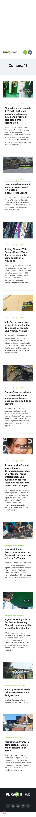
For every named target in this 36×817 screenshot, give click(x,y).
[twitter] (13, 806)
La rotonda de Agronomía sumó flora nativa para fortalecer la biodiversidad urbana (17, 188)
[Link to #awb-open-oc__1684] (30, 52)
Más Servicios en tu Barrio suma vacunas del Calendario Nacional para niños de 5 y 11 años (17, 554)
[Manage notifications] (4, 812)
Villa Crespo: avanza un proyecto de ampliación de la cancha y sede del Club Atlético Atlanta (17, 326)
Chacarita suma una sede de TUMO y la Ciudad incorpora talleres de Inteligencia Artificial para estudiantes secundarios (17, 115)
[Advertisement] (18, 23)
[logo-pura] (10, 52)
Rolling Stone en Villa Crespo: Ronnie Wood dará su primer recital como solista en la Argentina (16, 255)
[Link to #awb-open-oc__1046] (25, 52)
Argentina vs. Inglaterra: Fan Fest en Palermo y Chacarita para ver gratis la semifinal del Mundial (17, 624)
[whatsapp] (23, 806)
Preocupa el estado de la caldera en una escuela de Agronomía (17, 692)
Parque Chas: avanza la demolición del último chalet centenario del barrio (16, 746)
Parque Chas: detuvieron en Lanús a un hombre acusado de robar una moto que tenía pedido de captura (17, 398)
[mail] (28, 806)
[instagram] (18, 806)
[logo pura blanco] (18, 793)
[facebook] (8, 806)
